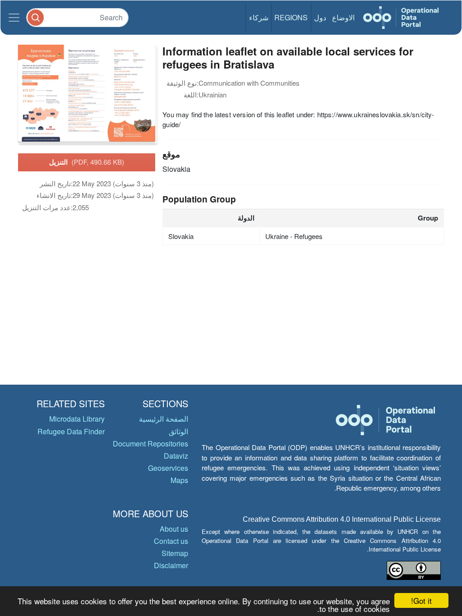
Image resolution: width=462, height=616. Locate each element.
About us (174, 529)
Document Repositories (150, 443)
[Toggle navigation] (14, 17)
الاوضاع (343, 17)
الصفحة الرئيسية (163, 419)
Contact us (171, 541)
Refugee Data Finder (71, 431)
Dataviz (176, 456)
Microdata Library (77, 419)
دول (320, 17)
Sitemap (175, 553)
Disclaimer (171, 565)
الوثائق (178, 431)
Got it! (421, 600)
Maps (179, 480)
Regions (291, 17)
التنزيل (87, 162)
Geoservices (168, 468)
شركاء (258, 17)
